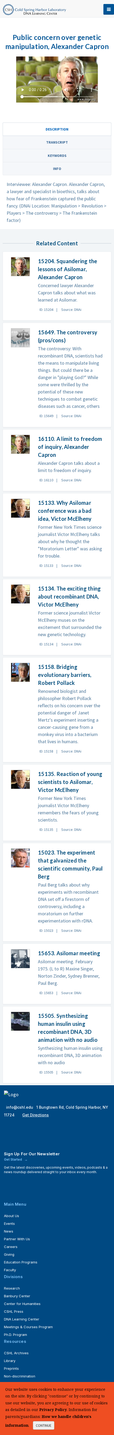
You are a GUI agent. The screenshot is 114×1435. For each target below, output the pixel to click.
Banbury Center (17, 1296)
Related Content (57, 243)
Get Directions (35, 1115)
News (8, 1231)
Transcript (57, 142)
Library (9, 1361)
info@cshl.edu (20, 1107)
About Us (11, 1216)
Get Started (13, 1159)
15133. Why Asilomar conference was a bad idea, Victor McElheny (64, 510)
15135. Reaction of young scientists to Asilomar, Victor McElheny (70, 782)
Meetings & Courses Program (28, 1327)
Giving (9, 1254)
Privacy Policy (53, 1409)
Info (57, 168)
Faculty (10, 1270)
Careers (10, 1247)
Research (12, 1288)
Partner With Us (17, 1239)
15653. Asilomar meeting (69, 953)
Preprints (11, 1368)
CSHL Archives (16, 1353)
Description (57, 129)
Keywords (57, 155)
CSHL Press (13, 1311)
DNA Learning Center (21, 1319)
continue (43, 1425)
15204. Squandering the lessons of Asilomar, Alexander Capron (67, 269)
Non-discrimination (19, 1376)
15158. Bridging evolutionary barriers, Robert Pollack (64, 675)
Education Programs (20, 1262)
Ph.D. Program (15, 1334)
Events (9, 1223)
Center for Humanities (22, 1304)
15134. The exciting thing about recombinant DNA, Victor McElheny (69, 596)
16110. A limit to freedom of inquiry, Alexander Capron (70, 447)
